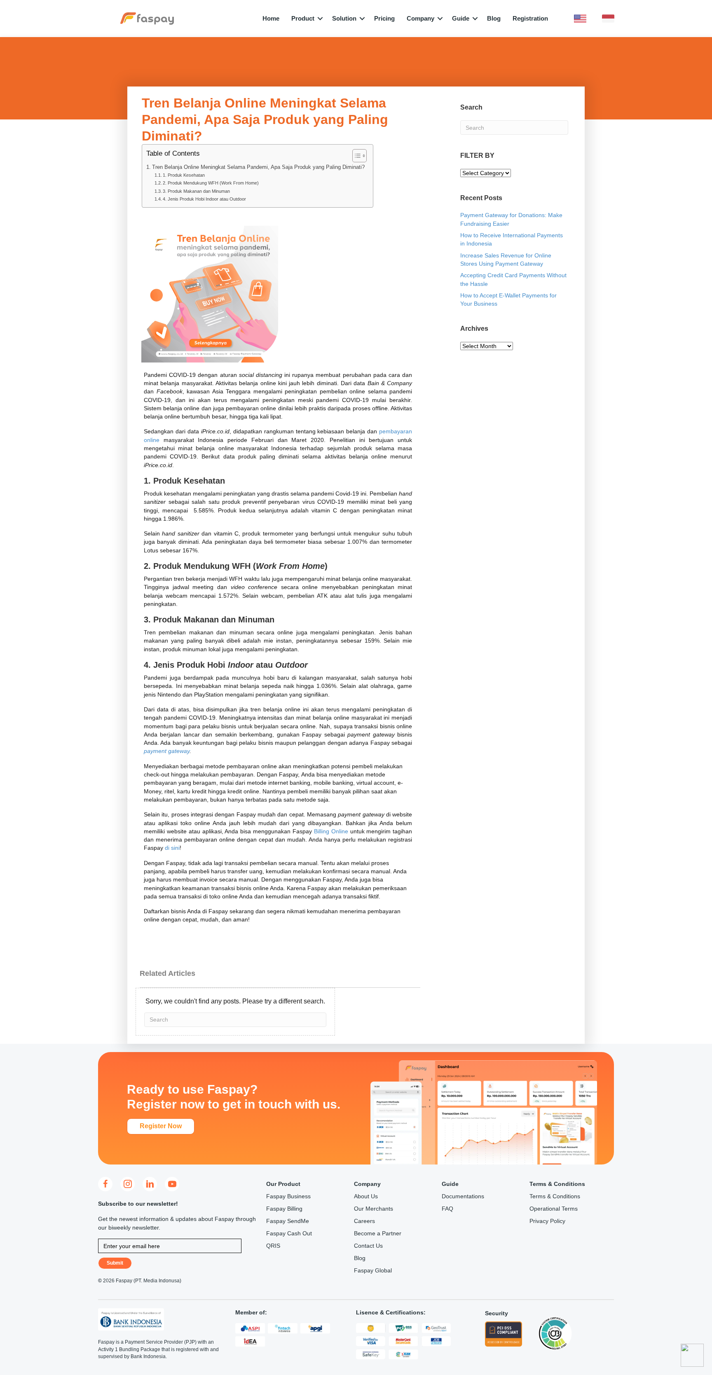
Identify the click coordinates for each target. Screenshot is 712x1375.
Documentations (463, 1196)
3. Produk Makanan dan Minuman (196, 191)
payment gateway (167, 751)
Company (420, 18)
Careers (364, 1221)
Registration (530, 18)
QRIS (273, 1245)
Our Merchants (373, 1208)
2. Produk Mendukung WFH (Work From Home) (211, 182)
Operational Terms (553, 1208)
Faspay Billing (284, 1208)
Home (270, 18)
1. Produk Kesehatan (184, 175)
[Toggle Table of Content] (355, 156)
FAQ (447, 1208)
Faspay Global (373, 1270)
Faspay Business (288, 1196)
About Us (366, 1196)
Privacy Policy (547, 1221)
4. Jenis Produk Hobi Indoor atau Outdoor (204, 198)
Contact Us (368, 1245)
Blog (494, 18)
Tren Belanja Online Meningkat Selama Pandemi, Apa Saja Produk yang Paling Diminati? (258, 167)
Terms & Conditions (554, 1196)
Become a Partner (377, 1233)
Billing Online (331, 831)
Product (302, 18)
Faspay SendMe (287, 1221)
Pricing (384, 18)
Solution (344, 18)
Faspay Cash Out (289, 1233)
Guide (460, 18)
